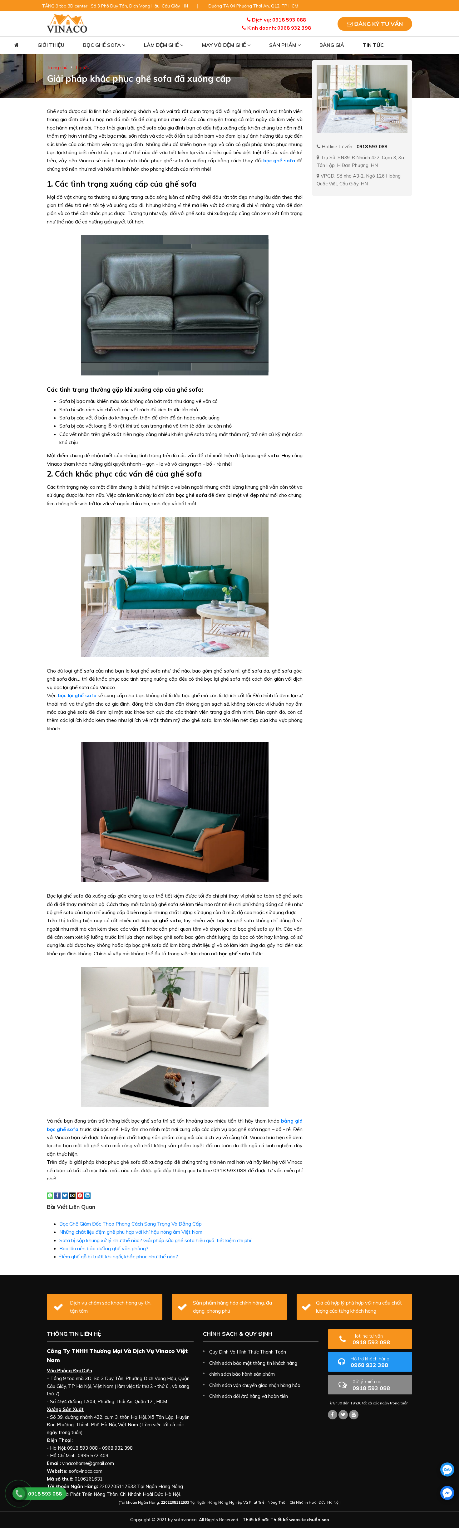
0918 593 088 (371, 1339)
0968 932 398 (370, 1362)
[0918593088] (447, 1469)
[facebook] (447, 1493)
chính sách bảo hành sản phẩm (242, 1374)
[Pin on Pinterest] (80, 1195)
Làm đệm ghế (162, 45)
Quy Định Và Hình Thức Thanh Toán (247, 1352)
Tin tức (373, 45)
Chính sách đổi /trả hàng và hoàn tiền (248, 1396)
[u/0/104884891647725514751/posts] (353, 1414)
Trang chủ (57, 67)
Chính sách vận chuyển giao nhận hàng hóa (254, 1385)
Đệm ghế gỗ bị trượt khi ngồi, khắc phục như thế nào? (118, 1256)
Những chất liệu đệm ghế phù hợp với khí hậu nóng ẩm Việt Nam (130, 1232)
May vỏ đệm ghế (224, 45)
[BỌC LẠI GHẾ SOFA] (67, 23)
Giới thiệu (50, 45)
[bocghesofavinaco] (332, 1414)
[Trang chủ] (16, 45)
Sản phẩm (283, 45)
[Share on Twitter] (65, 1195)
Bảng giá (331, 45)
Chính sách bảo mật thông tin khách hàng (253, 1363)
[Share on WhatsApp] (50, 1195)
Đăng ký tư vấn (378, 23)
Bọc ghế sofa (102, 45)
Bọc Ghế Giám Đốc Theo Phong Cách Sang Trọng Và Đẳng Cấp (130, 1224)
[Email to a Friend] (72, 1195)
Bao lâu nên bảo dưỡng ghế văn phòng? (103, 1248)
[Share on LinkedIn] (87, 1195)
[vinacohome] (343, 1414)
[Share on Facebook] (57, 1195)
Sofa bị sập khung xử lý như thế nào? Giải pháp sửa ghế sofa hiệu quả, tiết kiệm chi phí (155, 1240)
